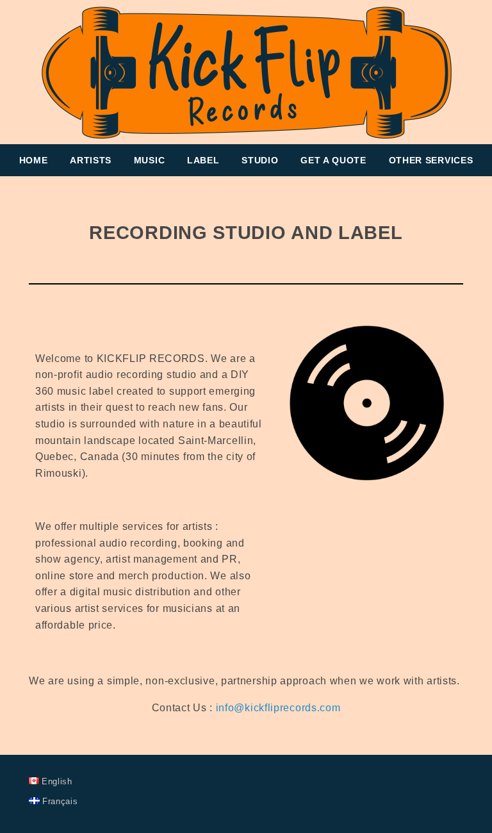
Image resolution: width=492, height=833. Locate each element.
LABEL (203, 160)
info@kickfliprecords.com (278, 707)
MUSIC (149, 160)
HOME (33, 160)
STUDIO (260, 160)
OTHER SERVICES (431, 160)
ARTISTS (90, 160)
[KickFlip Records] (246, 72)
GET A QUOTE (333, 160)
